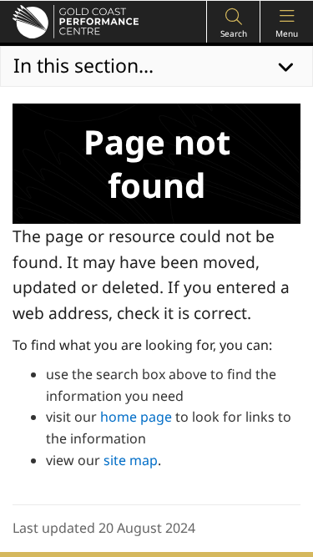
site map (130, 460)
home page (136, 417)
